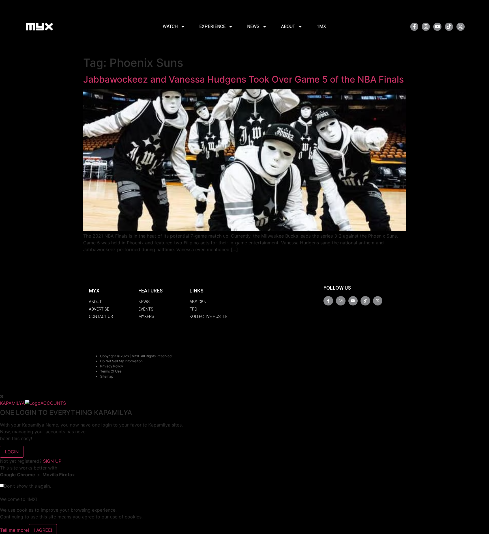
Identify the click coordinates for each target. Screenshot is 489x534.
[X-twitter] (460, 27)
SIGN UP (52, 461)
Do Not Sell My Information (121, 361)
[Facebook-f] (414, 27)
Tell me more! (14, 530)
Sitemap (106, 376)
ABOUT (288, 26)
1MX (321, 26)
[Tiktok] (449, 27)
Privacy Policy (111, 366)
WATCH (170, 26)
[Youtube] (437, 27)
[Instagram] (426, 27)
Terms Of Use (110, 371)
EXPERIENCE (212, 26)
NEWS (253, 26)
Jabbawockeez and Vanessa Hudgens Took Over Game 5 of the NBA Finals (243, 79)
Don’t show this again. (27, 486)
